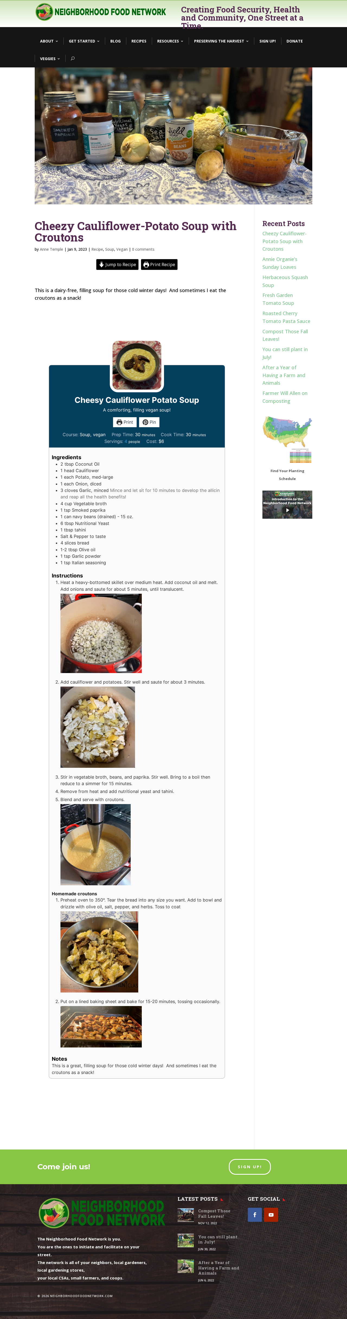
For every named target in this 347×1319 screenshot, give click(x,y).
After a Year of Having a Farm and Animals (283, 375)
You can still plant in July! (217, 1239)
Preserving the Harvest (219, 41)
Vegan (122, 249)
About (47, 41)
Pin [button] (152, 422)
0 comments (143, 249)
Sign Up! (267, 41)
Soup (109, 249)
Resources (168, 41)
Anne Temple (51, 249)
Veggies (48, 58)
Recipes (138, 41)
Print (127, 422)
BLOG (115, 41)
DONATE (295, 41)
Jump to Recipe (120, 264)
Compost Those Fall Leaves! (214, 1213)
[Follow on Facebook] (255, 1215)
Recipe (97, 249)
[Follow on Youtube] (271, 1215)
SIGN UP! (250, 1166)
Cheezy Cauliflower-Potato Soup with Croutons (284, 241)
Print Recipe (162, 264)
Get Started (82, 41)
